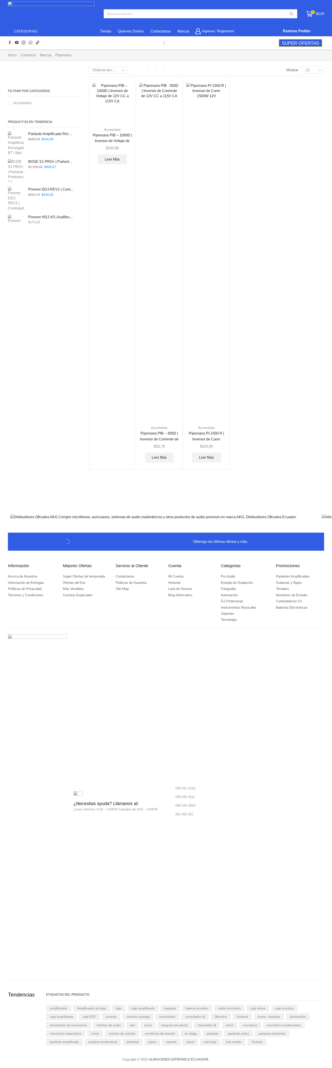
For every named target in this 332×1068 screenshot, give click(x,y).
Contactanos (160, 31)
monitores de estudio (160, 1033)
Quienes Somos (131, 31)
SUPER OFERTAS (300, 43)
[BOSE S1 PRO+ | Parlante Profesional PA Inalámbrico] (16, 170)
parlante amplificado (64, 1042)
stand (190, 1042)
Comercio (28, 55)
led (132, 1025)
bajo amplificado (143, 1008)
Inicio (12, 55)
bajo (119, 1008)
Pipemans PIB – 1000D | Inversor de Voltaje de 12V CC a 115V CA (112, 141)
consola (111, 1016)
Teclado (256, 1042)
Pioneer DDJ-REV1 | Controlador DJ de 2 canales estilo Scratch (51, 189)
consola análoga (138, 1016)
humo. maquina (269, 1016)
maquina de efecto (174, 1025)
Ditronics (221, 1016)
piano (152, 1042)
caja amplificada (61, 1016)
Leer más (112, 159)
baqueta (170, 1008)
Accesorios (112, 129)
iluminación (298, 1016)
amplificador (58, 1008)
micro (230, 1025)
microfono (250, 1025)
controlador (167, 1016)
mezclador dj (207, 1025)
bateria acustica (197, 1008)
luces (148, 1025)
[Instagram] (24, 43)
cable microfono (229, 1008)
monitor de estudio (122, 1033)
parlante (212, 1033)
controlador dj (195, 1016)
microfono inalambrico (66, 1033)
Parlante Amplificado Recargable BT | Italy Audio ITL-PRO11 (51, 134)
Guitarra (242, 1016)
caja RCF (89, 1016)
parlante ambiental (272, 1033)
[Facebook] (10, 43)
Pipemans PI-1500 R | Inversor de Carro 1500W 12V (206, 439)
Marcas (183, 31)
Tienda (105, 31)
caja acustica (284, 1008)
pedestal (132, 1042)
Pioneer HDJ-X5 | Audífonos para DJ (51, 217)
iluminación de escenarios (68, 1025)
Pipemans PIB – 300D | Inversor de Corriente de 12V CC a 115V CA (159, 439)
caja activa (257, 1008)
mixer (95, 1033)
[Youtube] (17, 43)
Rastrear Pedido (296, 31)
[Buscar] (291, 13)
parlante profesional (103, 1042)
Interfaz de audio (109, 1025)
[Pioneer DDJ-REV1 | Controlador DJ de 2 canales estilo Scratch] (16, 198)
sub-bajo (210, 1042)
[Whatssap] (31, 43)
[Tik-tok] (38, 43)
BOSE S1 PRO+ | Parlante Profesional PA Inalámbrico (51, 161)
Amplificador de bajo (91, 1008)
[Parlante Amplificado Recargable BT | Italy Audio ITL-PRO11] (16, 142)
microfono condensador (284, 1025)
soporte (171, 1042)
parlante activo (238, 1033)
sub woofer (234, 1042)
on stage (191, 1033)
